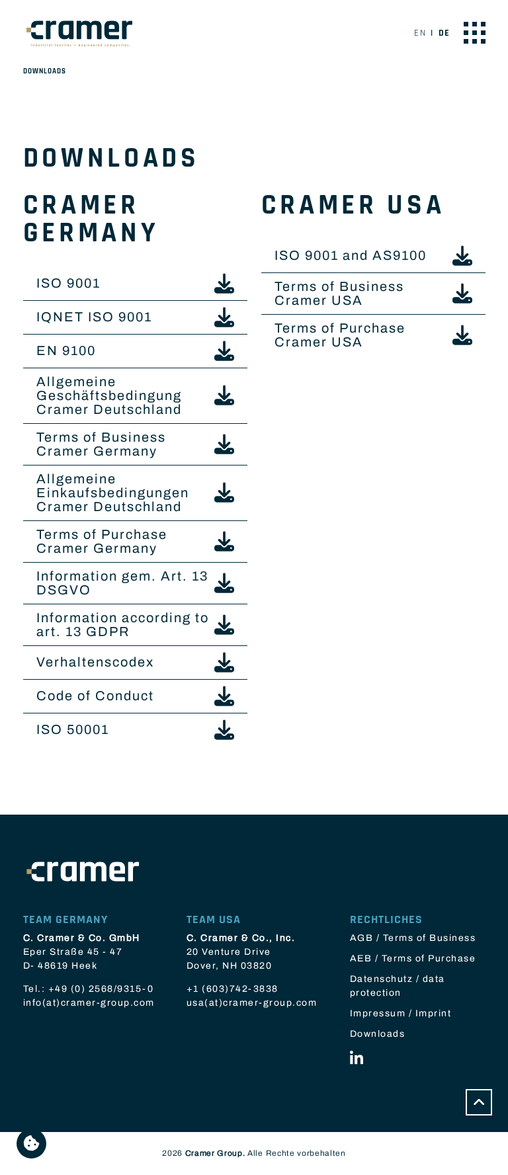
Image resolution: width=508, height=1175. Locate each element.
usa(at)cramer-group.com (252, 1003)
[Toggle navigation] (475, 33)
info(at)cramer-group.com (89, 1003)
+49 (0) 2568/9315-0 (101, 989)
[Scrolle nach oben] (479, 1102)
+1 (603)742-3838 (232, 989)
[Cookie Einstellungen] (31, 1143)
